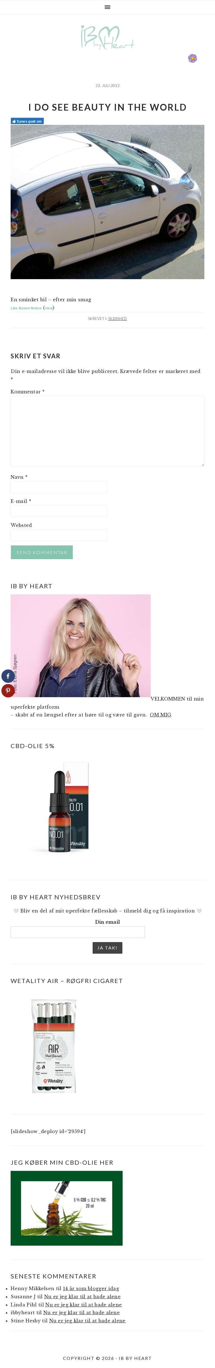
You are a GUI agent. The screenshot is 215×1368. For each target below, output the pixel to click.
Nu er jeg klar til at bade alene (82, 1296)
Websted (21, 525)
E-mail (21, 501)
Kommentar (28, 391)
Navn (19, 477)
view (49, 308)
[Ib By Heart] (107, 53)
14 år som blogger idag (91, 1288)
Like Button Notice (26, 308)
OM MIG (160, 715)
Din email (107, 922)
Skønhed (117, 318)
